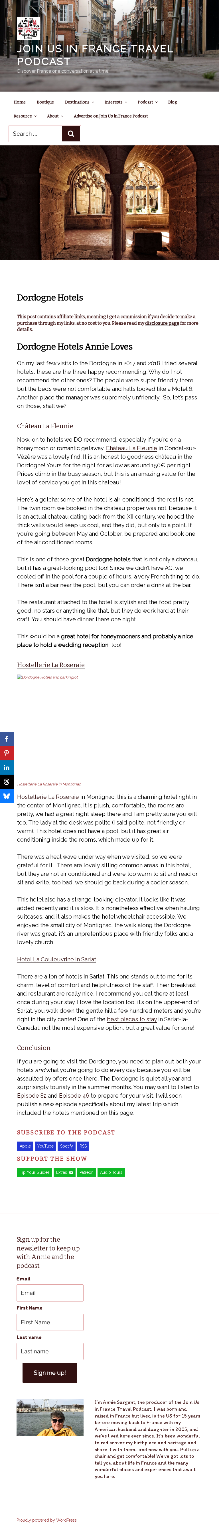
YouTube (45, 1146)
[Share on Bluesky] (7, 796)
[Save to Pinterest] (7, 753)
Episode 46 (74, 1095)
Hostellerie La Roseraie (51, 665)
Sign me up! (50, 1372)
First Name (29, 1307)
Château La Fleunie (45, 426)
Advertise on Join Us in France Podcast (111, 116)
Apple (25, 1146)
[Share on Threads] (7, 782)
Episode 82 (31, 1095)
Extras (61, 1172)
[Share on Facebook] (7, 739)
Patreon (87, 1172)
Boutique (45, 102)
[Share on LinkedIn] (7, 767)
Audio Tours (111, 1172)
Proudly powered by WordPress (47, 1520)
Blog (172, 102)
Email (24, 1278)
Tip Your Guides (35, 1172)
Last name (29, 1337)
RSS (83, 1146)
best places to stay (132, 1019)
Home (20, 102)
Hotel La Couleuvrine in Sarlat (56, 959)
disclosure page (162, 323)
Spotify (66, 1146)
